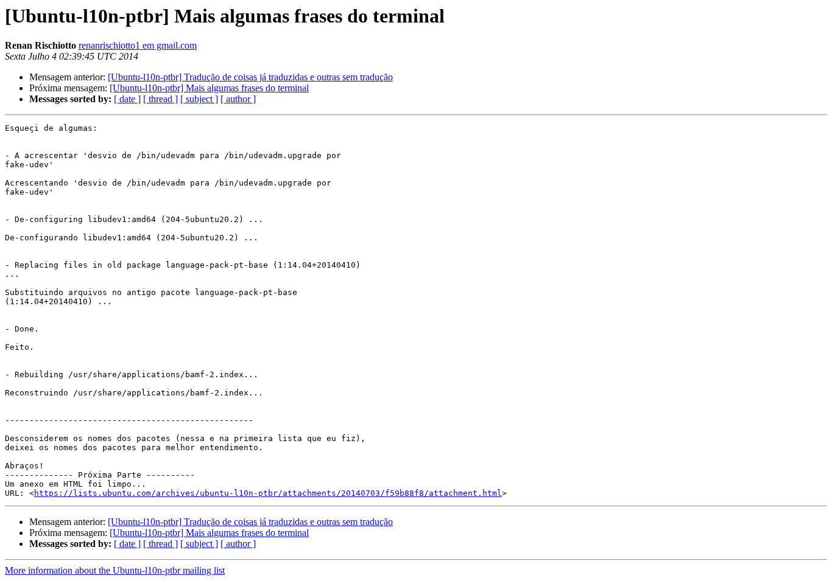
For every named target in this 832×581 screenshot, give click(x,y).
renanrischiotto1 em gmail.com (138, 45)
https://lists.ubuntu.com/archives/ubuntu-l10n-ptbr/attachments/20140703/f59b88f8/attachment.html (268, 493)
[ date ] (127, 99)
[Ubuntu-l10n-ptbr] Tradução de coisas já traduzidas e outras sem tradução (250, 77)
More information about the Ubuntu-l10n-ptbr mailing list (115, 570)
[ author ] (238, 99)
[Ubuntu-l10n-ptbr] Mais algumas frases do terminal (209, 88)
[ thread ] (160, 99)
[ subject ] (199, 99)
